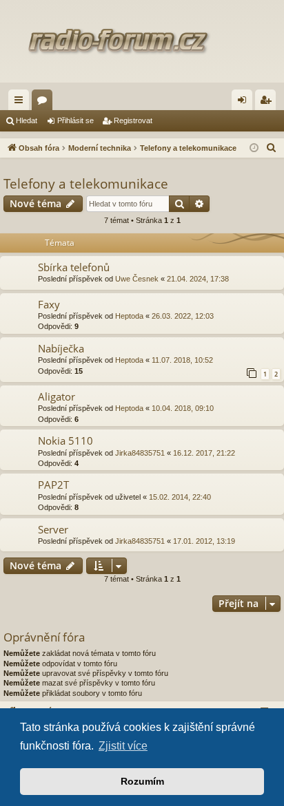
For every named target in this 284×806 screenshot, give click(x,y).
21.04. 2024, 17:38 (198, 279)
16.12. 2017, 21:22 (204, 453)
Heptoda (129, 316)
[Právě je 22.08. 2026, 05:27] (254, 148)
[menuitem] (271, 148)
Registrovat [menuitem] (268, 102)
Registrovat (133, 120)
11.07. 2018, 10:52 (182, 360)
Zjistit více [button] (123, 746)
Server (53, 529)
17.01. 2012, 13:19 (204, 541)
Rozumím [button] (142, 781)
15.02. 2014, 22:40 (180, 497)
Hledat (26, 120)
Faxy (49, 304)
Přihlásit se (75, 120)
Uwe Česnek (137, 279)
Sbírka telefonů (74, 267)
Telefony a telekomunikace (85, 184)
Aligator (56, 396)
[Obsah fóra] (142, 41)
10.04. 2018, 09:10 (183, 408)
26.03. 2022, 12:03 (183, 316)
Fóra (44, 102)
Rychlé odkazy (21, 102)
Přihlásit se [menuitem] (244, 102)
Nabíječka (61, 348)
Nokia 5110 (65, 440)
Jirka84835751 (140, 453)
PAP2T (53, 484)
